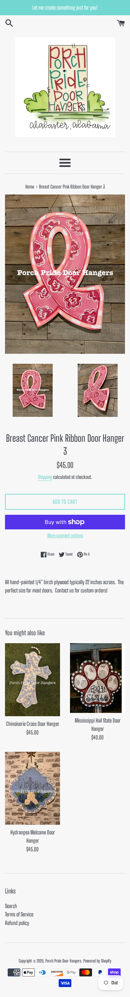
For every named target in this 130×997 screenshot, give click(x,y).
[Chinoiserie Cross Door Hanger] (32, 679)
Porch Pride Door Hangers (63, 960)
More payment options (65, 535)
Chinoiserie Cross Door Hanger (32, 724)
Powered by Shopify (97, 960)
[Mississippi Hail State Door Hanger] (97, 678)
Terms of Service (19, 914)
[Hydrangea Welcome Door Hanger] (32, 788)
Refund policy (17, 923)
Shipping (45, 477)
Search (11, 906)
